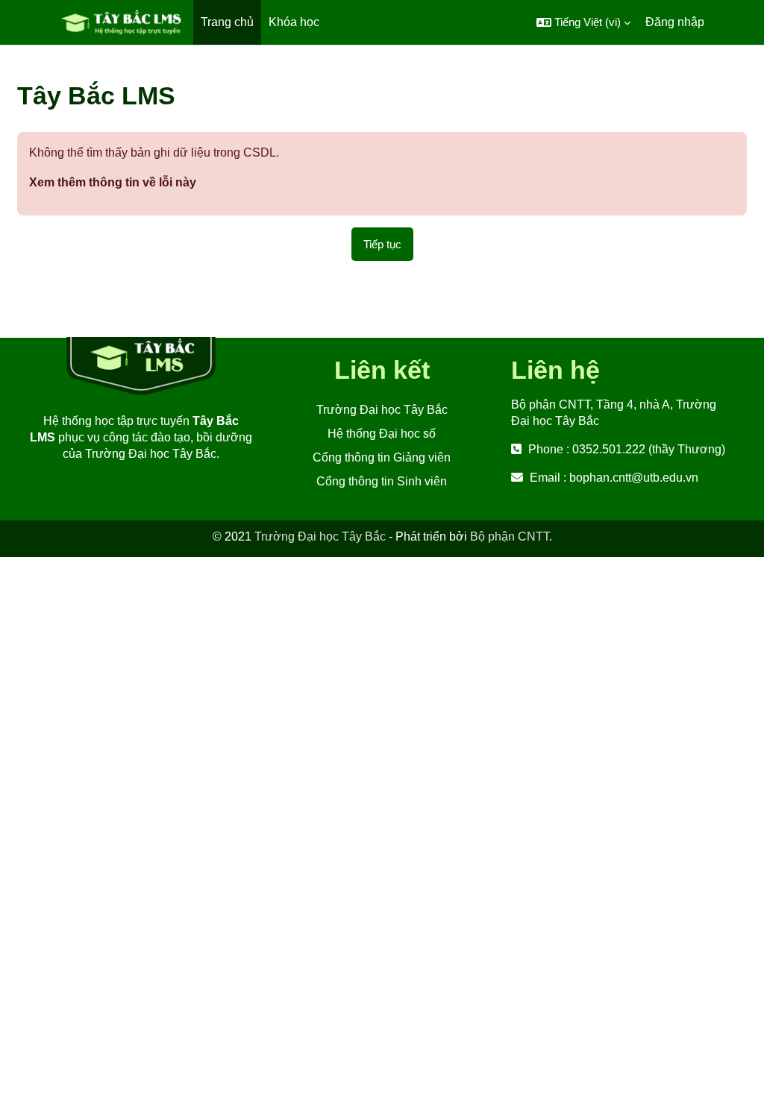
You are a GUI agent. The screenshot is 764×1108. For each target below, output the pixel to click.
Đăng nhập (674, 22)
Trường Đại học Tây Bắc (382, 409)
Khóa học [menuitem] (294, 22)
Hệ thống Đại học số (382, 433)
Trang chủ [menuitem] (227, 22)
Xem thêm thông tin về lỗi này (112, 182)
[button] (583, 22)
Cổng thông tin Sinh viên (381, 481)
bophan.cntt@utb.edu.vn (633, 477)
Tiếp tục (382, 244)
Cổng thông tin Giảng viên (382, 457)
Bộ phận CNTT (509, 536)
